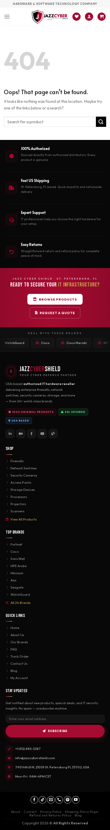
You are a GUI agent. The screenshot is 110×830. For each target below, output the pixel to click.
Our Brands (19, 642)
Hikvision (16, 573)
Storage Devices (22, 490)
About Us (17, 635)
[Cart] (101, 17)
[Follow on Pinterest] (67, 800)
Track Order (19, 656)
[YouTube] (42, 433)
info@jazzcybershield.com (35, 758)
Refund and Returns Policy (50, 815)
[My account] (89, 17)
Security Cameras (23, 475)
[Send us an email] (51, 800)
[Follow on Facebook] (34, 800)
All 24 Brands (20, 603)
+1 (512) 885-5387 (28, 749)
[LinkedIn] (10, 433)
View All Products (23, 519)
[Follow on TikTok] (42, 800)
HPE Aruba (18, 566)
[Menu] (7, 16)
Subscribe (58, 731)
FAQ (13, 649)
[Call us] (59, 800)
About (15, 812)
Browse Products (58, 299)
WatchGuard (20, 594)
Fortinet (16, 544)
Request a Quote (57, 313)
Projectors (18, 504)
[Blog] (53, 433)
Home (14, 628)
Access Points (20, 482)
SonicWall (17, 559)
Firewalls (17, 461)
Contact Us (18, 663)
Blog (13, 671)
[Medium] (20, 433)
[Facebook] (31, 433)
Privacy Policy (51, 812)
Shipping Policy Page (81, 812)
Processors (18, 497)
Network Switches (23, 468)
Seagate (16, 587)
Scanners (17, 511)
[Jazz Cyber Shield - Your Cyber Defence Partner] (49, 16)
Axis (13, 580)
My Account (19, 678)
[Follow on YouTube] (76, 800)
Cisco (14, 551)
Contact (30, 812)
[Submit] (101, 122)
